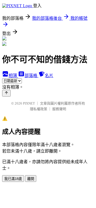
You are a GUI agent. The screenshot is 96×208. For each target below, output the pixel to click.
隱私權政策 (38, 109)
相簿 (13, 75)
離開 (30, 179)
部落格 (31, 75)
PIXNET (29, 103)
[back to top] (6, 93)
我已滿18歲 (13, 179)
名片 (49, 75)
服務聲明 (59, 109)
